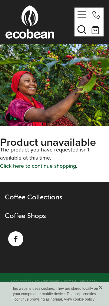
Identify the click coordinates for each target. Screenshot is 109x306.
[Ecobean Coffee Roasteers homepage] (39, 22)
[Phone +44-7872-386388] (96, 15)
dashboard (51, 280)
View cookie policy (79, 299)
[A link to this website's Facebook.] (15, 238)
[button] (81, 29)
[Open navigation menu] (81, 15)
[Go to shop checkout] (96, 29)
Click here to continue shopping (38, 166)
